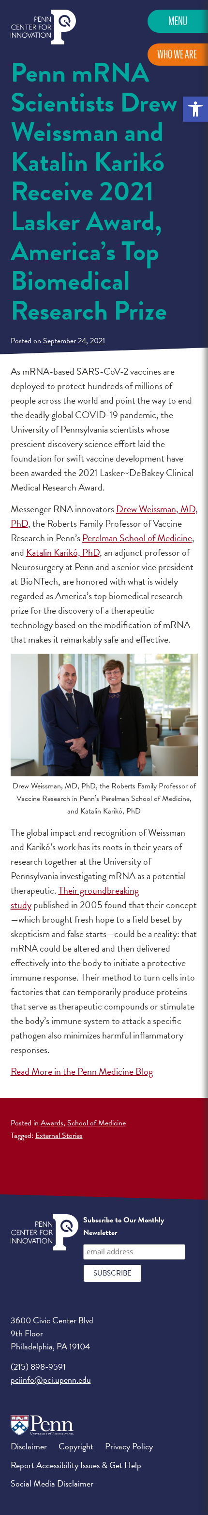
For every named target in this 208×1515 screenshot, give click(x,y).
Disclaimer (29, 1446)
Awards (52, 1123)
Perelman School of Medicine (137, 538)
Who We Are (177, 54)
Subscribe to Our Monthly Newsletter (123, 1226)
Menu (177, 21)
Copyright (76, 1446)
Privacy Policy (129, 1446)
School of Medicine (96, 1123)
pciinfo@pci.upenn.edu (51, 1379)
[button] (195, 109)
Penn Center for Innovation (43, 27)
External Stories (59, 1135)
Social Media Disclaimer (52, 1483)
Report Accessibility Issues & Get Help (76, 1465)
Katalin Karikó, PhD (63, 552)
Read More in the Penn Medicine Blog (82, 1071)
